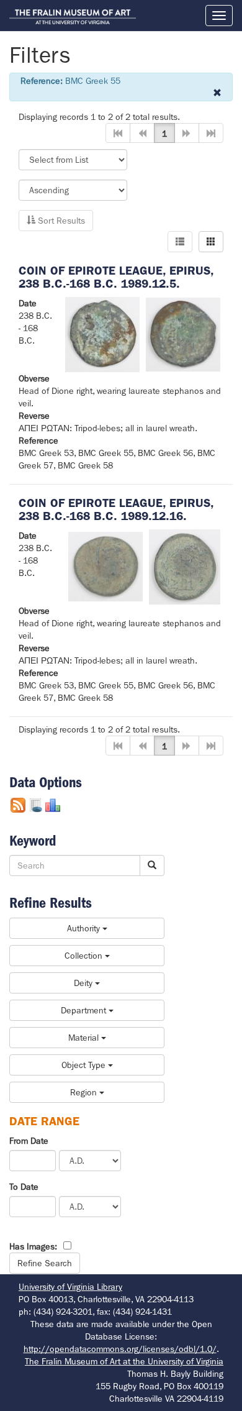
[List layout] (180, 241)
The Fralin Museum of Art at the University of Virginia (124, 1361)
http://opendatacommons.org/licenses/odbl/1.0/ (120, 1348)
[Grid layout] (211, 241)
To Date (23, 1186)
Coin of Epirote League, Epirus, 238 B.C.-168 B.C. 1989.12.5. (116, 277)
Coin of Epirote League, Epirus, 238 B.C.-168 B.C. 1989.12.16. (116, 509)
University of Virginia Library (70, 1286)
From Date (28, 1140)
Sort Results (60, 220)
